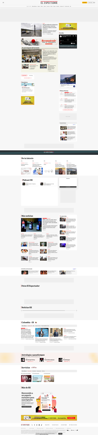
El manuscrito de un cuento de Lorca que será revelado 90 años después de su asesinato (52, 245)
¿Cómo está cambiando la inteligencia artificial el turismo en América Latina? (52, 251)
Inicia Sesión (90, 2)
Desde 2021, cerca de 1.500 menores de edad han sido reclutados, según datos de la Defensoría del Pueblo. (27, 336)
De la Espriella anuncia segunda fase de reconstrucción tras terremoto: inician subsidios (52, 67)
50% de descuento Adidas (26, 373)
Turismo (49, 249)
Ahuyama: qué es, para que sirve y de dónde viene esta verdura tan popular (69, 100)
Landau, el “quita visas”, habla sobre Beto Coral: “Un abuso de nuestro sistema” (52, 235)
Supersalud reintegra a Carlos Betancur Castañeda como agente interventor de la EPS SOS (71, 165)
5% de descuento (47, 373)
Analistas (65, 335)
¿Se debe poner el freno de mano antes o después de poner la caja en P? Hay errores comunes (71, 239)
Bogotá (44, 23)
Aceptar (60, 433)
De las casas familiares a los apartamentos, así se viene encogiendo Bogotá (53, 258)
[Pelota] (49, 171)
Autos (67, 236)
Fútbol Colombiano (32, 242)
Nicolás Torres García (72, 332)
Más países (70, 92)
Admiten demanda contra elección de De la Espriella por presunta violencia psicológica (71, 246)
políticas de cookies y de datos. (44, 434)
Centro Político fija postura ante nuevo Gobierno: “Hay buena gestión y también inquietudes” (71, 220)
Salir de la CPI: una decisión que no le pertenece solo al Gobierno (70, 337)
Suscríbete (84, 2)
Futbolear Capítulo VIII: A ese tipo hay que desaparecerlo (49, 184)
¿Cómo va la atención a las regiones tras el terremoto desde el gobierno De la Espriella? (50, 53)
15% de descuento (35, 373)
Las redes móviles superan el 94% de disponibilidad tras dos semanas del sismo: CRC (34, 259)
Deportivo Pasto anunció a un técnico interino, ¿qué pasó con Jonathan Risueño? (34, 244)
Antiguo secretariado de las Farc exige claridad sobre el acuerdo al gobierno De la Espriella (70, 330)
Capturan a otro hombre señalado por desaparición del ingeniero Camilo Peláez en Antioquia (39, 236)
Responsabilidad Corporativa (60, 428)
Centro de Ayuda (31, 428)
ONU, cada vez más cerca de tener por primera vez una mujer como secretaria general (70, 94)
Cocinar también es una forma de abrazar (34, 66)
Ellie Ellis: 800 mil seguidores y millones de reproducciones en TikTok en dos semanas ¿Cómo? (60, 165)
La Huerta (66, 98)
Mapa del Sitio (47, 424)
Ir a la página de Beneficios (26, 406)
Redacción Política (43, 342)
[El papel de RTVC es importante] (26, 171)
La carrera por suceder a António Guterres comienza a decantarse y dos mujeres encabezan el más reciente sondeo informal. (50, 227)
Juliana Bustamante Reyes (72, 338)
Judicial (35, 233)
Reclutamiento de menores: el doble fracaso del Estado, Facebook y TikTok (26, 332)
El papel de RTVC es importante (24, 165)
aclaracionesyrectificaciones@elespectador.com (51, 431)
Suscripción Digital (64, 424)
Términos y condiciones (49, 428)
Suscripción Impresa (55, 424)
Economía (30, 256)
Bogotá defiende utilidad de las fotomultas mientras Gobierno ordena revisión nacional (50, 27)
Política (44, 49)
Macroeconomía (68, 230)
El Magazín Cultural (50, 242)
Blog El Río (30, 249)
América (47, 233)
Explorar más (30, 361)
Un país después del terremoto (30, 48)
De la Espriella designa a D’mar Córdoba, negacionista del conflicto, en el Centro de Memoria (56, 339)
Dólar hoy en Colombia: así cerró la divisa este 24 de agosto (71, 232)
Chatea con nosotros (73, 424)
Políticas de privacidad (40, 428)
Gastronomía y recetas (33, 64)
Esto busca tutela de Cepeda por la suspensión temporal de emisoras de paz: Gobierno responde (41, 339)
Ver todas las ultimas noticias (68, 109)
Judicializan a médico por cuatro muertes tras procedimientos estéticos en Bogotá (37, 165)
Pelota (45, 164)
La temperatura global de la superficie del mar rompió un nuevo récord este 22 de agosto (34, 252)
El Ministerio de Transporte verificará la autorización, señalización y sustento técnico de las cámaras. (49, 31)
